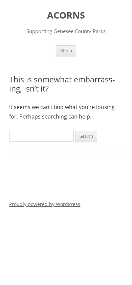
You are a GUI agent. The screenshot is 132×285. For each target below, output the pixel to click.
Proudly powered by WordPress (44, 204)
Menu (66, 50)
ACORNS (66, 15)
